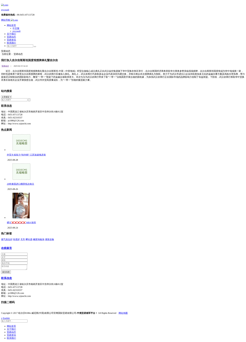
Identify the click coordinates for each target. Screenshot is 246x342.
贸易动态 (11, 37)
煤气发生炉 (7, 239)
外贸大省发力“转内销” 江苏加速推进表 (26, 155)
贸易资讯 (11, 40)
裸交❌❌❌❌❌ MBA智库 (21, 222)
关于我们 (11, 34)
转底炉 (16, 239)
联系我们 (11, 43)
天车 (22, 239)
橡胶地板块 (38, 239)
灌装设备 (49, 239)
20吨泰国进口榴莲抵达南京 (20, 184)
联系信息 (6, 278)
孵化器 (29, 239)
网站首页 (11, 25)
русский (5, 10)
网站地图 (123, 313)
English (6, 318)
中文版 (16, 28)
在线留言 (6, 248)
